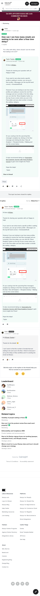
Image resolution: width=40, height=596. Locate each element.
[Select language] (27, 4)
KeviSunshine (11, 390)
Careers (4, 556)
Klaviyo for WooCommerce (28, 515)
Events (22, 528)
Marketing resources (8, 512)
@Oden (13, 65)
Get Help (22, 539)
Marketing (6, 23)
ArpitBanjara (11, 385)
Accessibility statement (27, 461)
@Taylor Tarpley (9, 337)
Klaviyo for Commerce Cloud (28, 508)
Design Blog (5, 563)
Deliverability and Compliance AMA (13, 431)
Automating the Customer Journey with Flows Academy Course (19, 159)
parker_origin (11, 401)
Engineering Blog (7, 559)
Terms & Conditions (12, 461)
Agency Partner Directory (9, 532)
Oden (6, 28)
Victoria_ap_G (11, 407)
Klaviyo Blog (5, 504)
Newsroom (5, 552)
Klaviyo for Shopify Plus (27, 501)
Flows (4, 181)
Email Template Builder (26, 532)
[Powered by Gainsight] (20, 457)
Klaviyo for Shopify (25, 497)
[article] (20, 266)
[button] (2, 4)
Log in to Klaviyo (7, 501)
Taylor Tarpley (10, 59)
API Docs (22, 536)
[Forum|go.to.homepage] (8, 3)
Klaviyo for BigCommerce (27, 504)
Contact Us (5, 567)
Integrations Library (7, 536)
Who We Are (5, 549)
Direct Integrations (25, 519)
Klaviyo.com (5, 497)
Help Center (5, 508)
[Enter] (3, 9)
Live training (5, 515)
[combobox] (20, 9)
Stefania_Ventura (12, 396)
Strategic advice (6, 441)
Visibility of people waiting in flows (13, 417)
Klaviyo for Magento (26, 512)
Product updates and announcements (13, 433)
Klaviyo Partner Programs (9, 528)
